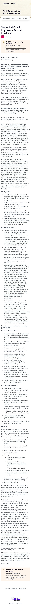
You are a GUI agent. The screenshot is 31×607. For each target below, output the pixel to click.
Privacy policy (12, 603)
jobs (13, 18)
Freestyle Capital (9, 4)
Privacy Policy (25, 555)
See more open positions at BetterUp (15, 588)
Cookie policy (19, 603)
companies (6, 18)
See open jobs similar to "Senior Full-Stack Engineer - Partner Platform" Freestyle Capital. (16, 49)
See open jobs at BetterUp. (13, 45)
